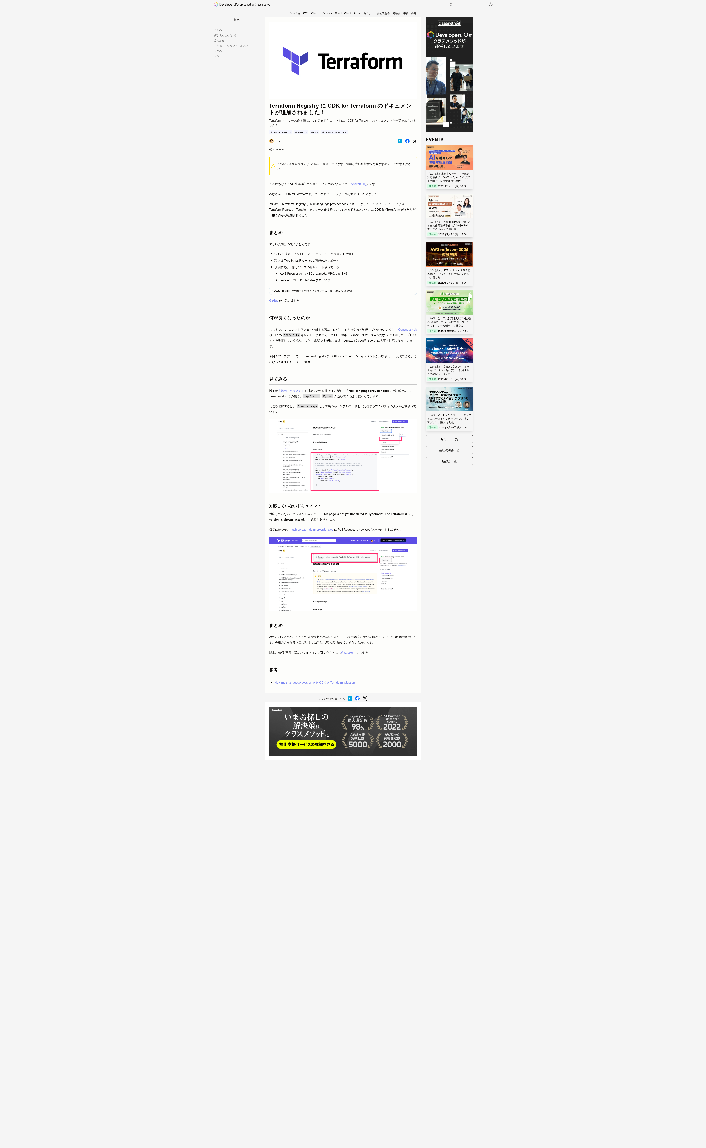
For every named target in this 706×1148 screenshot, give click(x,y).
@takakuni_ (358, 184)
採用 (414, 13)
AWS (305, 13)
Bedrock (327, 13)
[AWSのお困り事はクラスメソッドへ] (343, 731)
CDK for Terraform (282, 132)
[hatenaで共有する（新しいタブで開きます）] (400, 141)
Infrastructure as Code (335, 132)
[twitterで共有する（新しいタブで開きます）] (415, 141)
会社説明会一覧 (449, 450)
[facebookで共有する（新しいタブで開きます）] (407, 141)
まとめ (218, 30)
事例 (406, 13)
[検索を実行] (451, 4)
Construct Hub (407, 329)
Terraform (302, 132)
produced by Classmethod (255, 4)
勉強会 (396, 13)
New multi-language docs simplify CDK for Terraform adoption (314, 682)
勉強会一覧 (449, 461)
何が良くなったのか (225, 35)
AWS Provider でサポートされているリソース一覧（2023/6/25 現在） (314, 290)
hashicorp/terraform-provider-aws (311, 529)
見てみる (219, 40)
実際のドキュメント (291, 390)
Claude (315, 13)
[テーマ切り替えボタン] (490, 4)
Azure (357, 13)
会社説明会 (383, 13)
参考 (216, 56)
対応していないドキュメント (233, 45)
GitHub (273, 300)
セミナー (369, 13)
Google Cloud (343, 13)
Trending (295, 13)
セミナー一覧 (449, 439)
